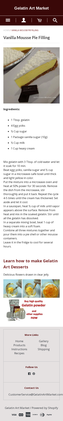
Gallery (44, 341)
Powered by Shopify (45, 408)
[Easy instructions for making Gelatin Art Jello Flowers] (31, 297)
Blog (44, 345)
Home (6, 30)
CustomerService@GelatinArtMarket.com (36, 394)
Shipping (44, 349)
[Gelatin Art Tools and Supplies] (25, 320)
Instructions (19, 349)
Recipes (19, 353)
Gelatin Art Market (31, 8)
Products (19, 345)
